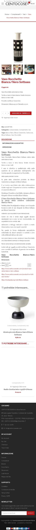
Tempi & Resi (5, 493)
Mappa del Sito (6, 476)
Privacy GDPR (5, 496)
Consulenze (5, 461)
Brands (3, 464)
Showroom (4, 470)
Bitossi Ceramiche (19, 132)
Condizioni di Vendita (8, 489)
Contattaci (4, 486)
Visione (3, 457)
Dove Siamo (5, 467)
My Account (5, 438)
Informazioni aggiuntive (13, 143)
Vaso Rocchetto (16, 135)
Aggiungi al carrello (21, 113)
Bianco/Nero (10, 132)
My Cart (3, 441)
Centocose (29, 132)
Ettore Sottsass (6, 135)
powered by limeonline (24, 523)
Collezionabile (13, 130)
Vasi (24, 14)
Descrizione (6, 139)
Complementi (15, 14)
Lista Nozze (5, 473)
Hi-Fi (22, 383)
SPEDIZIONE (7, 147)
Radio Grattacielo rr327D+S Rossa (18, 389)
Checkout (4, 444)
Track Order (5, 448)
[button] (9, 117)
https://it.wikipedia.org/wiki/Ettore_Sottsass (14, 280)
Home (7, 14)
